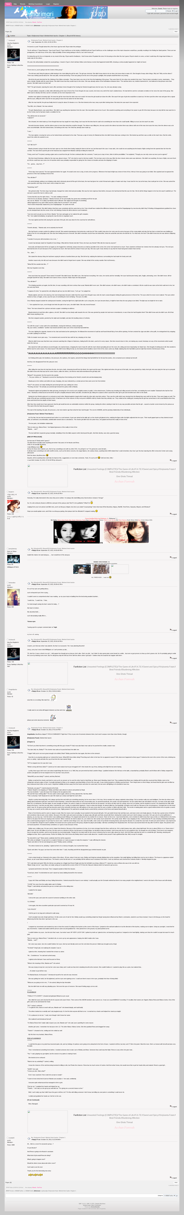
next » (176, 29)
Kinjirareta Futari (167, 469)
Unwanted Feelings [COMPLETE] (102, 469)
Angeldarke (13, 689)
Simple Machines (100, 1203)
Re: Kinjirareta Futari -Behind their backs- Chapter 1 (48, 1137)
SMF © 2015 (90, 1203)
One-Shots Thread (124, 476)
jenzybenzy (13, 549)
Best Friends (115, 472)
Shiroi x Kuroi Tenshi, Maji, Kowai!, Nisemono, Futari (71, 520)
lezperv (11, 492)
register (175, 8)
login (169, 8)
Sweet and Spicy (150, 469)
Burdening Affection (131, 472)
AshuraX (12, 40)
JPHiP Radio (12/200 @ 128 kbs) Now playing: (24, 22)
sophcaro (44, 25)
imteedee (12, 583)
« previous (171, 29)
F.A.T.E (138, 469)
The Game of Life (126, 469)
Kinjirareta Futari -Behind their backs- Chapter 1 (47, 40)
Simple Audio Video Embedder (92, 1205)
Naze (139, 520)
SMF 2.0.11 (82, 1203)
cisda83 (11, 1138)
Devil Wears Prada (94, 520)
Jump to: (160, 1195)
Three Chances (123, 520)
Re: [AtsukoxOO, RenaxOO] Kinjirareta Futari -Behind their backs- (53, 491)
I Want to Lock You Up (109, 520)
